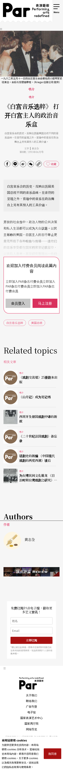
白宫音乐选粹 (14, 323)
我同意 (52, 754)
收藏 (53, 164)
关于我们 (31, 695)
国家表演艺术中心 (31, 718)
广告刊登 (31, 706)
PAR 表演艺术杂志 (31, 683)
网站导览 (31, 729)
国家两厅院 (31, 723)
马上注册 (45, 303)
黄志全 (35, 148)
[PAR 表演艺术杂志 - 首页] (23, 11)
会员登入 (18, 303)
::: (48, 6)
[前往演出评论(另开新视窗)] (31, 571)
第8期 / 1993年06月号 (32, 152)
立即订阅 (31, 640)
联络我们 (31, 701)
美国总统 (36, 323)
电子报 (31, 712)
